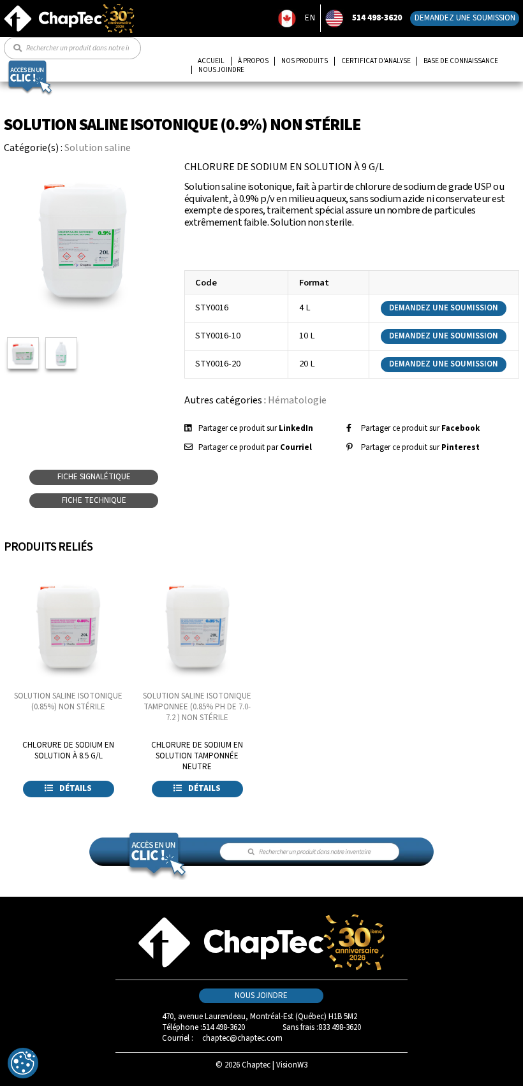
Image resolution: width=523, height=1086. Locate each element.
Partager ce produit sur (255, 428)
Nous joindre (221, 70)
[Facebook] (348, 428)
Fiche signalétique (94, 476)
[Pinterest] (349, 447)
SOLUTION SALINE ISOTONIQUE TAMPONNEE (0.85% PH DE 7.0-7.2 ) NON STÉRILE (197, 706)
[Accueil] (69, 8)
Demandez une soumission (465, 18)
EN (310, 18)
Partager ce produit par (255, 447)
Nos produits (304, 61)
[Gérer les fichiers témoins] (23, 1063)
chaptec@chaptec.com (242, 1038)
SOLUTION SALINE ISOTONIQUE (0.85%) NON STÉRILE (68, 701)
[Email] (188, 447)
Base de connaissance (461, 61)
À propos (253, 61)
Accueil (211, 61)
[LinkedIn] (187, 428)
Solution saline (97, 148)
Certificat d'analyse (376, 61)
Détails (74, 788)
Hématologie (297, 400)
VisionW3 (291, 1065)
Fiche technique (94, 500)
